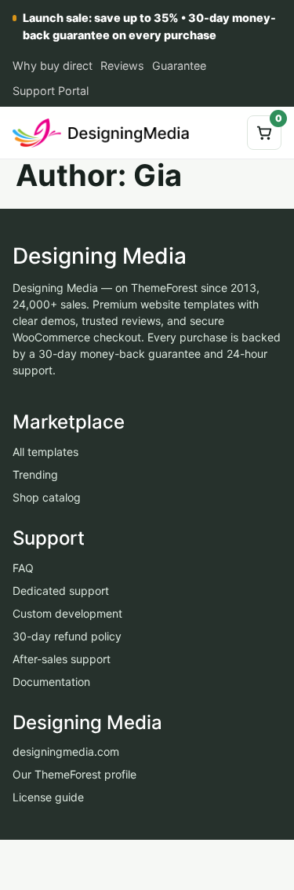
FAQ (23, 567)
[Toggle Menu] (222, 132)
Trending (35, 474)
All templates (45, 451)
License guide (48, 797)
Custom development (67, 612)
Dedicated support (61, 589)
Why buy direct (53, 65)
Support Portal (51, 90)
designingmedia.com (66, 751)
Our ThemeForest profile (74, 774)
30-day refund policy (67, 635)
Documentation (51, 681)
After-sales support (62, 658)
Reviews (122, 65)
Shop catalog (47, 497)
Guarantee (179, 65)
